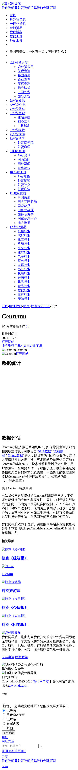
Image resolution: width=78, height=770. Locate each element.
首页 (5, 306)
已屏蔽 (11, 719)
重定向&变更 (15, 715)
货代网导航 (41, 681)
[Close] (3, 703)
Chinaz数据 (15, 455)
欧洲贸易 (15, 306)
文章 (11, 741)
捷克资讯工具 (40, 306)
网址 (5, 741)
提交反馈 (8, 732)
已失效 (11, 710)
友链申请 (8, 657)
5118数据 (44, 451)
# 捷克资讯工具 (31, 346)
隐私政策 (21, 657)
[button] (5, 737)
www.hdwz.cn (18, 685)
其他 (9, 728)
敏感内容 (12, 723)
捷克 (26, 306)
